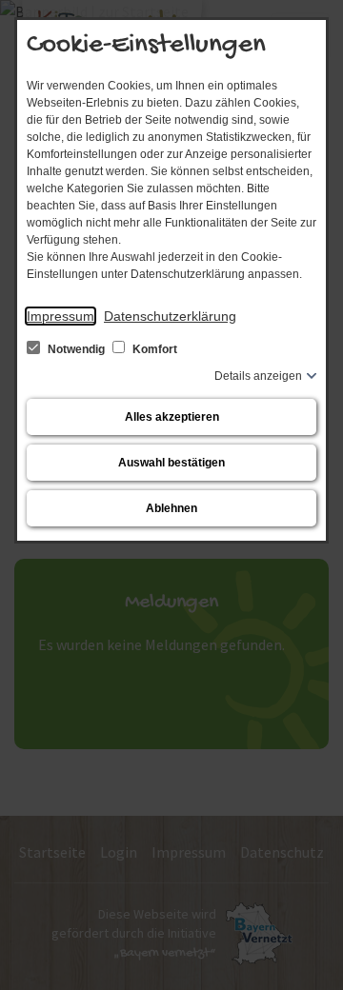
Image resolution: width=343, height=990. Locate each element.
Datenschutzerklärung (170, 316)
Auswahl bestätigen (171, 462)
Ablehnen (171, 508)
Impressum (60, 316)
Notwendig (76, 349)
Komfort (153, 349)
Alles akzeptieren (172, 417)
